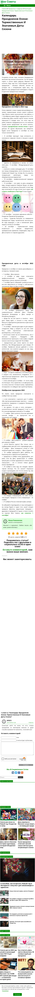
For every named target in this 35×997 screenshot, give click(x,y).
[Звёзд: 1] (9, 533)
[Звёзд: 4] (22, 533)
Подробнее (5, 991)
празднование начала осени (18, 126)
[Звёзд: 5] (26, 533)
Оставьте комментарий (15, 549)
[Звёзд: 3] (17, 533)
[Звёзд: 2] (13, 533)
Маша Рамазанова (15, 520)
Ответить (31, 722)
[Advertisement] (14, 42)
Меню (9, 5)
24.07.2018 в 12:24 (11, 722)
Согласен (17, 994)
